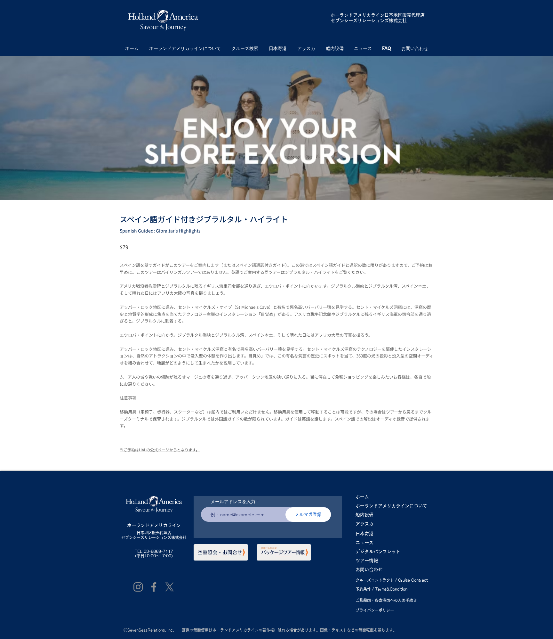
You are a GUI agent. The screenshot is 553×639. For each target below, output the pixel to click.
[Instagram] (138, 587)
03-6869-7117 (158, 551)
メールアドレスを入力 (233, 501)
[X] (169, 587)
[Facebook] (154, 587)
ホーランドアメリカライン (357, 15)
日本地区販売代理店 (154, 533)
